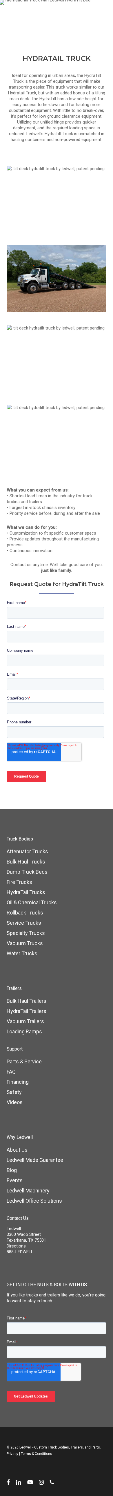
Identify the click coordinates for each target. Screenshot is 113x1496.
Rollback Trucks (25, 913)
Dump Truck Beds (27, 872)
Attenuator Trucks (27, 851)
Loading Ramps (24, 1031)
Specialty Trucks (26, 933)
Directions (16, 1246)
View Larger (58, 194)
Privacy (12, 1454)
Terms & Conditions (36, 1454)
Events (15, 1180)
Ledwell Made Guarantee (35, 1160)
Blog (12, 1170)
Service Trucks (24, 923)
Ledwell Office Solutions (34, 1201)
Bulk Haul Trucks (26, 862)
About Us (17, 1150)
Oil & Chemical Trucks (32, 902)
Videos (15, 1102)
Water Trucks (22, 953)
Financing (18, 1082)
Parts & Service (24, 1061)
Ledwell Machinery (28, 1190)
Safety (14, 1092)
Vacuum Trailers (25, 1021)
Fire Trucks (19, 882)
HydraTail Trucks (26, 892)
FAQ (11, 1072)
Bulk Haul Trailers (26, 1001)
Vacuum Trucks (25, 943)
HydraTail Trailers (26, 1011)
